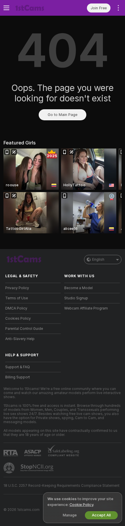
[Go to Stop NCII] (37, 467)
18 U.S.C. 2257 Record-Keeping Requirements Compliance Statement (61, 486)
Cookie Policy (81, 504)
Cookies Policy (18, 318)
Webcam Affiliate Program (86, 308)
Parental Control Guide (24, 329)
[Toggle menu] (6, 8)
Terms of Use (16, 298)
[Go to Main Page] (38, 8)
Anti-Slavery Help (20, 339)
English (98, 259)
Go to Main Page (62, 114)
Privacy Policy (17, 288)
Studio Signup (76, 298)
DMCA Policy (16, 308)
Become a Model (78, 288)
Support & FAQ (17, 367)
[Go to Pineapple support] (9, 467)
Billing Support (17, 377)
